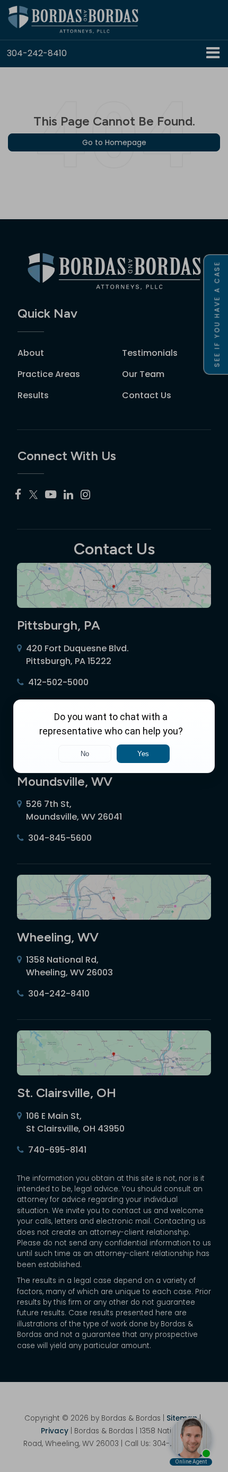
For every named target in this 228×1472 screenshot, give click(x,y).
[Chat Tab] (114, 736)
